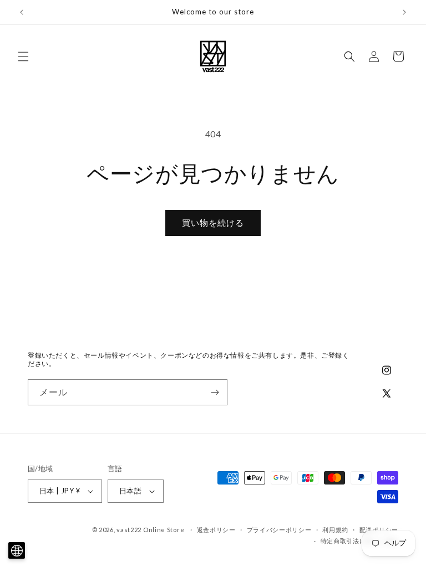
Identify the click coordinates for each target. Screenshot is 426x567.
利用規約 (335, 529)
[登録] (214, 392)
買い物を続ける (213, 223)
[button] (23, 56)
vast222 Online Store (150, 529)
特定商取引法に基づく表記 (359, 540)
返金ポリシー (216, 529)
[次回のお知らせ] (404, 12)
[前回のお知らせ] (21, 12)
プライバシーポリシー (279, 529)
